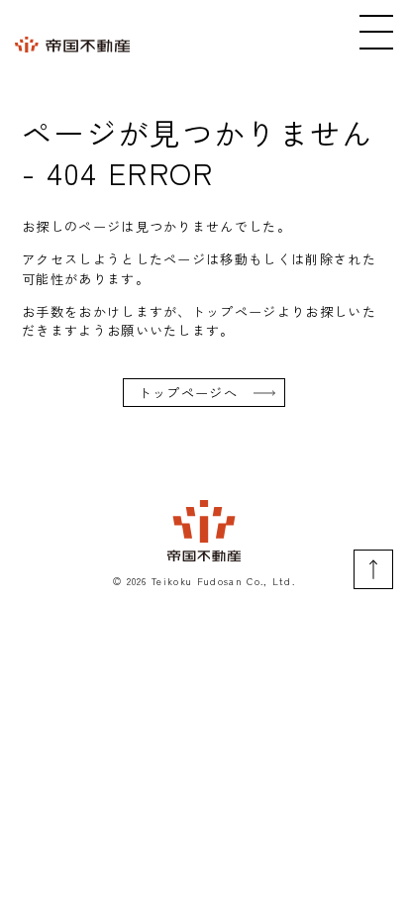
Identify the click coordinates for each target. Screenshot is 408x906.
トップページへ (188, 392)
